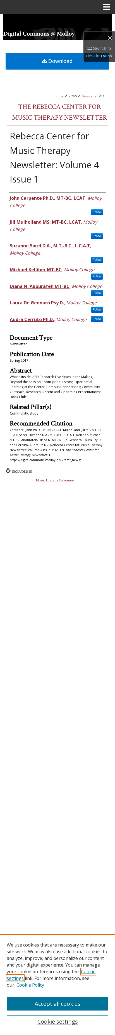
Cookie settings (57, 1021)
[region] (57, 984)
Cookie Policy (30, 985)
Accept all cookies (57, 1003)
